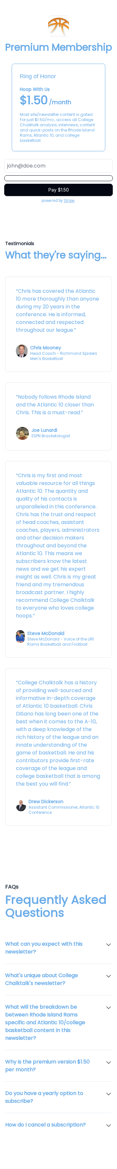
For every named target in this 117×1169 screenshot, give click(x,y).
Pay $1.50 (58, 190)
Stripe (69, 200)
